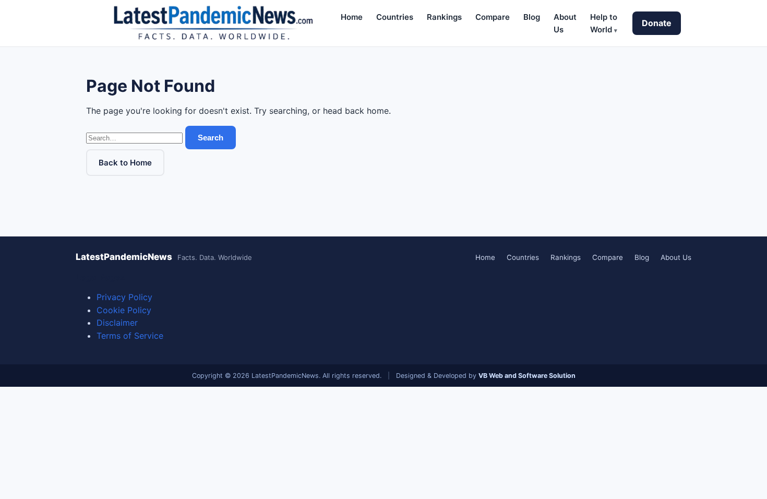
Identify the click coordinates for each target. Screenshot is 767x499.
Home (352, 17)
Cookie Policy (124, 310)
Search (210, 137)
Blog (531, 17)
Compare (492, 17)
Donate (657, 23)
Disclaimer (117, 322)
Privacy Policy (124, 297)
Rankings (444, 17)
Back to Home (125, 163)
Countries (394, 17)
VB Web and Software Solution (527, 375)
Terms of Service (130, 335)
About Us (676, 257)
